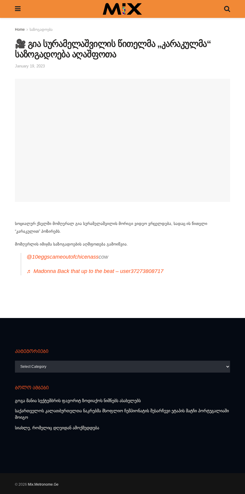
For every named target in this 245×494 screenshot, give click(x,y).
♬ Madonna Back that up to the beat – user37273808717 (95, 271)
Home (20, 29)
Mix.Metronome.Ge (43, 484)
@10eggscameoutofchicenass (63, 257)
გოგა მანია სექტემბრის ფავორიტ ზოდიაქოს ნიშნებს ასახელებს (78, 400)
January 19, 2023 (30, 66)
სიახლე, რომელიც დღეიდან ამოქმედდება (57, 427)
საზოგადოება (41, 29)
